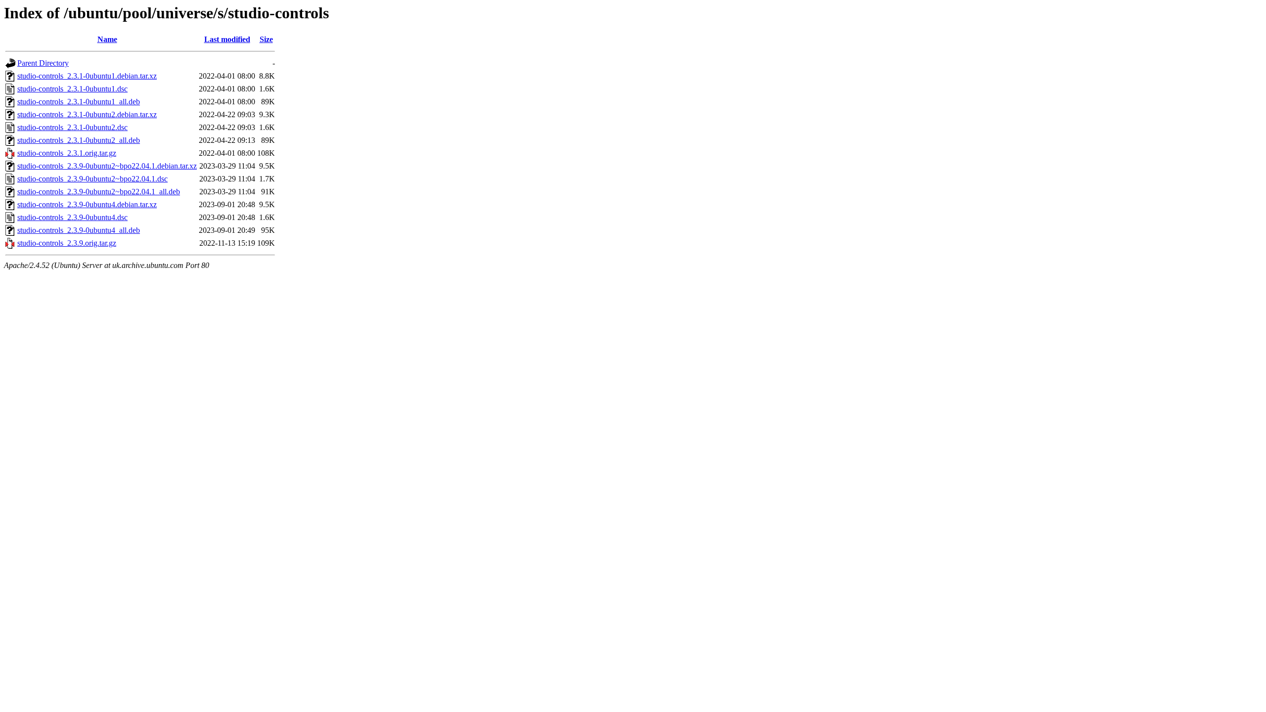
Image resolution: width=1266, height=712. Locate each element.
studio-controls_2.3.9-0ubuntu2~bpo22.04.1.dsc (92, 179)
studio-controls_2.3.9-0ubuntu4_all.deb (78, 230)
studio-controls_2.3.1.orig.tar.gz (66, 153)
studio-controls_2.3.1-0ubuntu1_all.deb (78, 101)
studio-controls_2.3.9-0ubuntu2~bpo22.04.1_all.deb (98, 191)
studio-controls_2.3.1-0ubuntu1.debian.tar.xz (87, 76)
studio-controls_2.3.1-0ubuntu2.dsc (72, 127)
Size (266, 39)
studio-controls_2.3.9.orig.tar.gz (66, 243)
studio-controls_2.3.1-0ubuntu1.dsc (72, 89)
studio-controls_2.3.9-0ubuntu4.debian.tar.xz (87, 204)
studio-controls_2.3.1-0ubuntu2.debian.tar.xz (87, 114)
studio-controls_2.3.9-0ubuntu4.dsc (72, 217)
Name (107, 39)
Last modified (227, 39)
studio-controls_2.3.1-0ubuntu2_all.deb (78, 140)
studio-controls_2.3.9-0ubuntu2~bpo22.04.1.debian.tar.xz (107, 166)
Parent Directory (43, 63)
